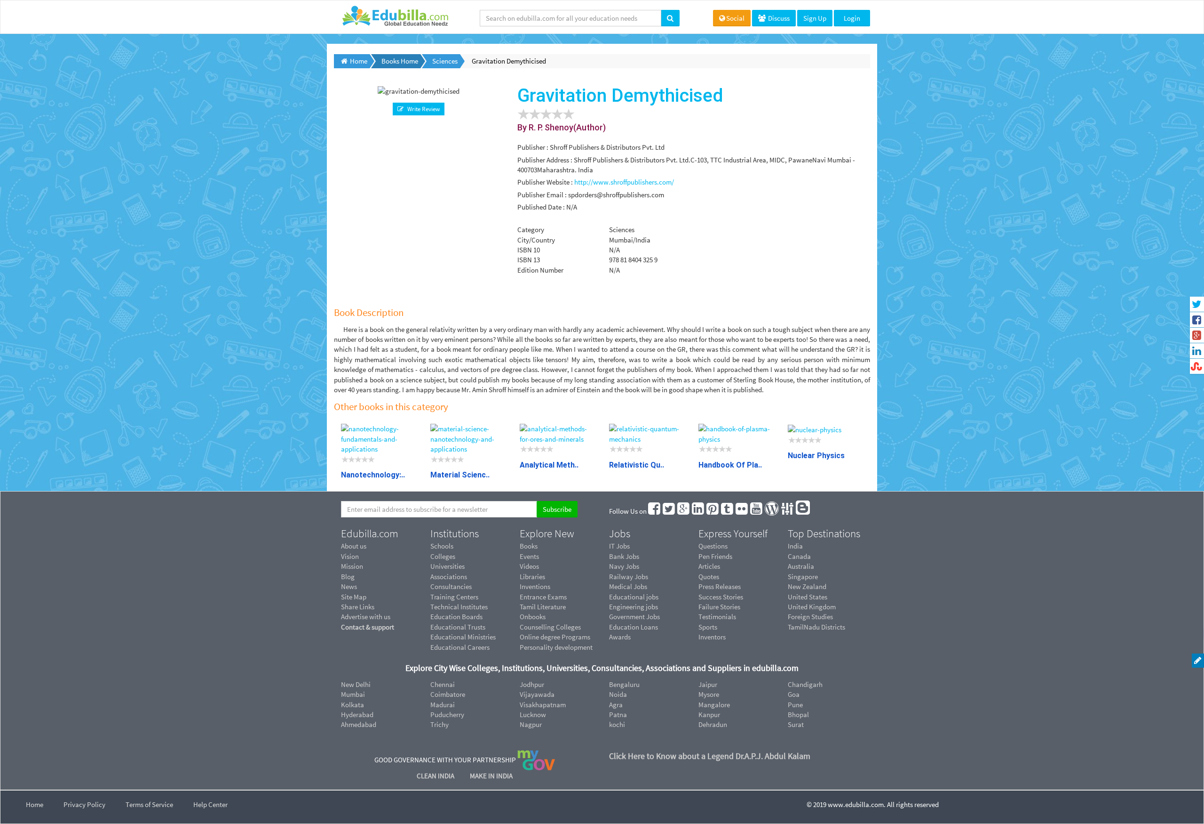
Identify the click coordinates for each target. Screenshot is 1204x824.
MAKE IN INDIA (491, 775)
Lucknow (533, 714)
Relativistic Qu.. (636, 464)
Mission (352, 566)
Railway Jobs (628, 576)
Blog (348, 576)
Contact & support (367, 626)
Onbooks (533, 616)
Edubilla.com (369, 533)
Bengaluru (624, 684)
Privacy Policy (84, 804)
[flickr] (742, 511)
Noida (618, 694)
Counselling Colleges (550, 626)
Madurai (442, 704)
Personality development (556, 647)
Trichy (439, 724)
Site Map (353, 596)
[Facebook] (654, 511)
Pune (795, 704)
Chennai (442, 684)
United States (807, 596)
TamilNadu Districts (816, 626)
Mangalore (714, 704)
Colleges (442, 556)
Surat (796, 724)
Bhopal (798, 714)
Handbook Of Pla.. (730, 464)
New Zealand (807, 586)
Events (529, 556)
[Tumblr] (727, 511)
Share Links (357, 606)
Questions (713, 545)
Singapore (803, 576)
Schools (441, 545)
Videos (529, 566)
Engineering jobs (633, 606)
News (349, 586)
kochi (617, 724)
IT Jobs (619, 545)
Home (34, 804)
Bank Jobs (624, 556)
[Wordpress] (772, 511)
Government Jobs (634, 616)
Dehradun (712, 724)
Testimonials (717, 616)
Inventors (712, 636)
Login (852, 18)
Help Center (210, 804)
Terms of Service (149, 804)
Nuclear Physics (816, 455)
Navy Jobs (624, 566)
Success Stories (720, 596)
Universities (447, 566)
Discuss (778, 18)
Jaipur (707, 684)
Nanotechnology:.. (373, 474)
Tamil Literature (543, 606)
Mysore (708, 694)
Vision (350, 556)
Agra (616, 704)
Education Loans (633, 626)
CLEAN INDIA (436, 775)
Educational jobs (633, 596)
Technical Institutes (459, 606)
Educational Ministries (463, 636)
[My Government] (536, 759)
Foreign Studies (810, 616)
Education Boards (456, 616)
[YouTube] (756, 511)
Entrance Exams (543, 596)
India (795, 545)
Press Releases (719, 586)
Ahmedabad (358, 724)
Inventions (535, 586)
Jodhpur (532, 684)
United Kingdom (812, 606)
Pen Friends (715, 556)
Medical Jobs (628, 586)
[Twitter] (669, 511)
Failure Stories (719, 606)
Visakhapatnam (543, 704)
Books (529, 545)
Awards (620, 636)
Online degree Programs (555, 636)
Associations (448, 576)
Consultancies (451, 586)
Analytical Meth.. (549, 464)
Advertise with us (365, 616)
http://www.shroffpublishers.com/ (624, 182)
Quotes (708, 576)
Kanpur (709, 714)
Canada (799, 556)
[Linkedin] (698, 511)
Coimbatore (447, 694)
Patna (618, 714)
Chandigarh (805, 684)
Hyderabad (357, 714)
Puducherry (447, 714)
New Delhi (356, 684)
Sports (707, 626)
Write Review (422, 109)
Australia (801, 566)
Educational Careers (460, 647)
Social (735, 18)
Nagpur (531, 724)
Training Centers (454, 596)
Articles (709, 566)
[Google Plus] (683, 511)
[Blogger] (803, 511)
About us (353, 545)
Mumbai (353, 694)
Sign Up (814, 18)
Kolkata (352, 704)
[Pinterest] (713, 511)
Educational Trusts (457, 626)
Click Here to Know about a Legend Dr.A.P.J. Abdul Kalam (709, 756)
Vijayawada (537, 694)
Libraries (532, 576)
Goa (794, 694)
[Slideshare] (787, 511)
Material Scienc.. (460, 474)
